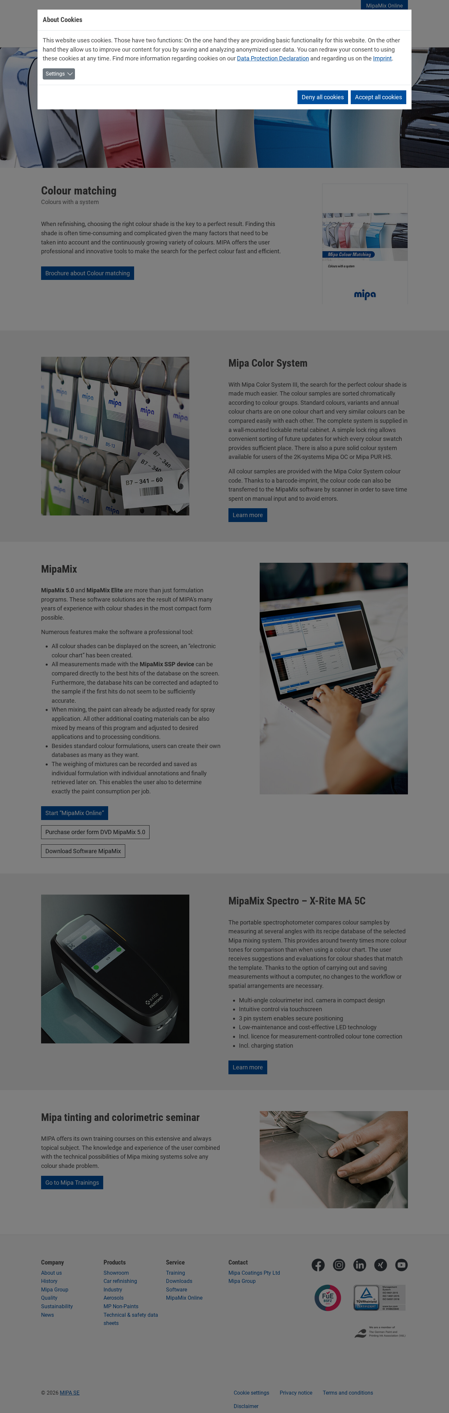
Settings (55, 74)
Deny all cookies (323, 97)
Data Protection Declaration (273, 58)
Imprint (382, 58)
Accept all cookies (378, 97)
